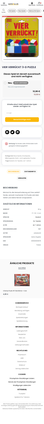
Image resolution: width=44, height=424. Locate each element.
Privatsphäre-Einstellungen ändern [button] (22, 378)
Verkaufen (22, 178)
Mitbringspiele (10, 158)
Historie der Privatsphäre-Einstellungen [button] (22, 382)
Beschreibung (13, 171)
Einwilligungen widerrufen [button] (22, 385)
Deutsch (12, 161)
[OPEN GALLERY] (22, 37)
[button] (7, 132)
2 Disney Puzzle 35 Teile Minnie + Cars (15, 291)
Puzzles (33, 158)
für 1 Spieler (19, 161)
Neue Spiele (18, 156)
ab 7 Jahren (27, 161)
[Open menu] (4, 3)
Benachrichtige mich (22, 119)
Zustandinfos (30, 171)
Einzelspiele (26, 156)
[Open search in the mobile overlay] (4, 11)
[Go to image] (12, 59)
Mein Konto (32, 5)
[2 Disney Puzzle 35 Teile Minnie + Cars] (22, 280)
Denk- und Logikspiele (22, 158)
